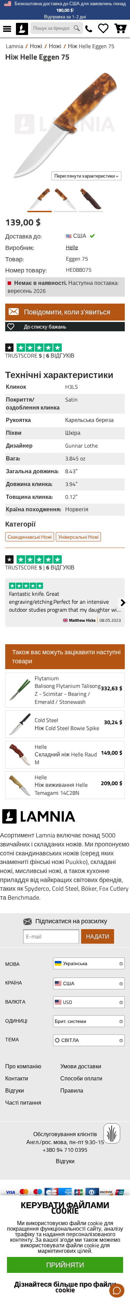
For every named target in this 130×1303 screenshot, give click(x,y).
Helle (72, 247)
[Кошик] (121, 28)
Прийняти (65, 1264)
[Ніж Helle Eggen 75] (65, 124)
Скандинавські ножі (30, 536)
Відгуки (14, 1090)
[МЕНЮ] (7, 28)
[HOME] (22, 28)
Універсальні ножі (78, 536)
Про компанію (23, 1066)
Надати (97, 936)
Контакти (16, 1078)
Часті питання (23, 1102)
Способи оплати (81, 1078)
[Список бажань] (103, 28)
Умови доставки (80, 1066)
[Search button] (77, 29)
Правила (71, 1090)
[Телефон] (89, 28)
